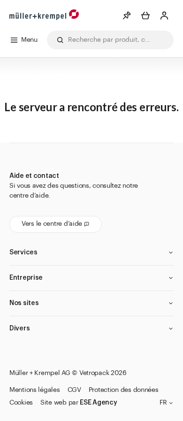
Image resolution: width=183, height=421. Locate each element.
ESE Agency (98, 402)
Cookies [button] (21, 402)
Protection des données (124, 390)
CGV (74, 390)
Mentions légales (34, 390)
